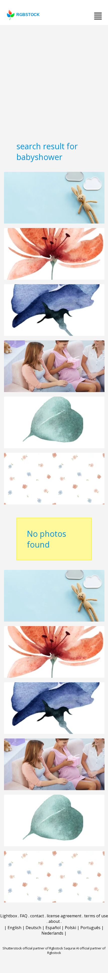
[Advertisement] (54, 81)
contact (37, 916)
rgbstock (28, 15)
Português (90, 927)
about (54, 921)
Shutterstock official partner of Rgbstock (33, 948)
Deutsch (33, 927)
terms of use (96, 916)
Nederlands (52, 933)
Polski (70, 927)
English (14, 927)
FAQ (23, 916)
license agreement (64, 916)
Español (53, 927)
